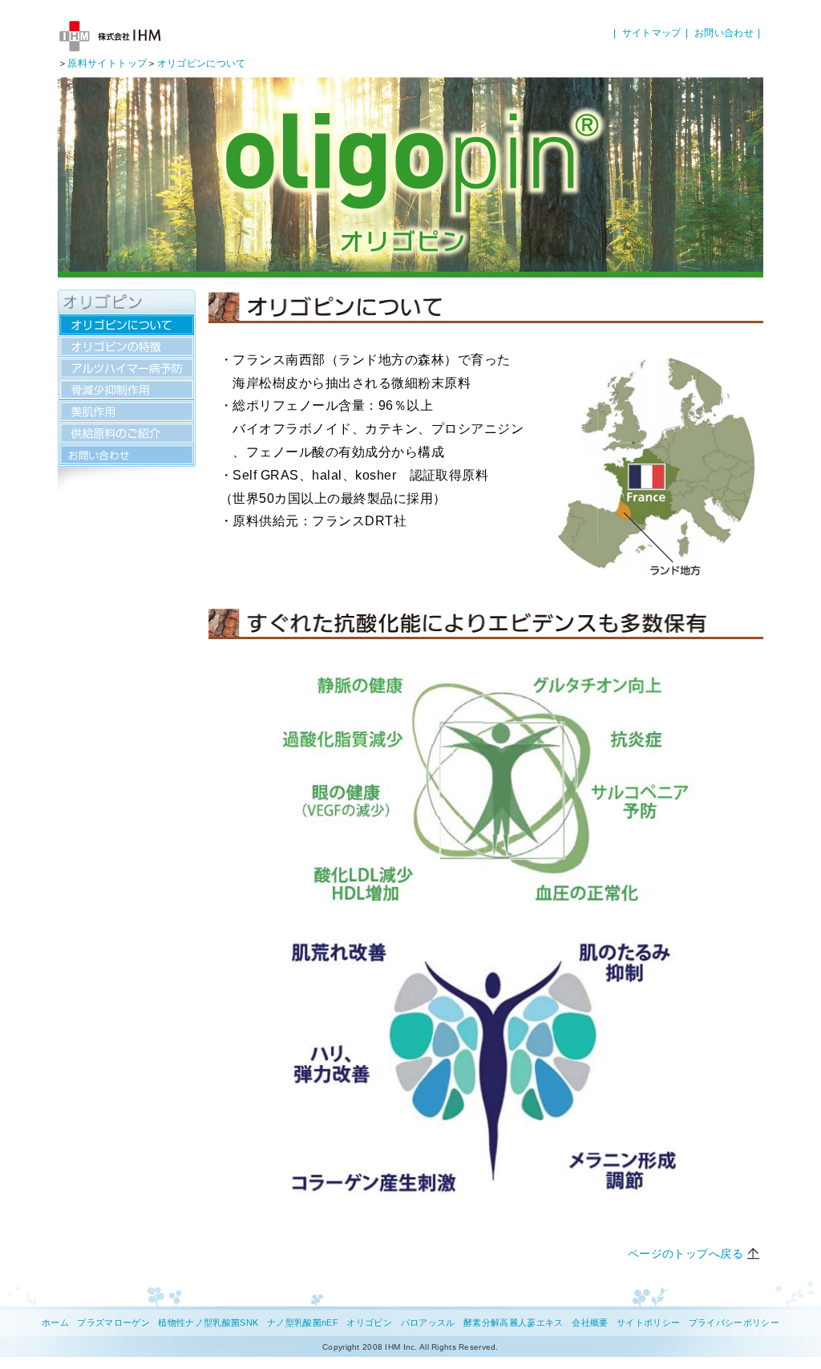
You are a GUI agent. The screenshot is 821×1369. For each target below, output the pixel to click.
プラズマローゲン (113, 1322)
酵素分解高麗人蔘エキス (513, 1322)
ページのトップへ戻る (685, 1253)
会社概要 (590, 1322)
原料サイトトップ (107, 63)
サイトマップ (651, 32)
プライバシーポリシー (734, 1322)
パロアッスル (428, 1322)
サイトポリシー (648, 1322)
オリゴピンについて (201, 63)
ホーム (55, 1322)
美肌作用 (126, 411)
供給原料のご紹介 (126, 433)
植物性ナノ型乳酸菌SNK (208, 1322)
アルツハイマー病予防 (126, 368)
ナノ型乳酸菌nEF (302, 1322)
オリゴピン (369, 1322)
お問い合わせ (724, 32)
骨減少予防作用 (126, 389)
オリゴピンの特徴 (126, 346)
